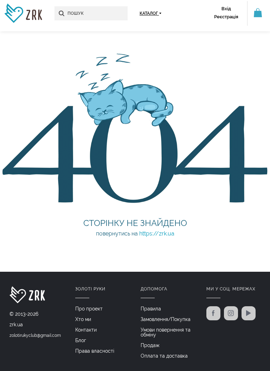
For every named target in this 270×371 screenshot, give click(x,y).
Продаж (150, 345)
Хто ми (83, 319)
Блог (80, 340)
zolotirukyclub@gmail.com (35, 335)
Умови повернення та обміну (166, 332)
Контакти (86, 330)
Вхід (226, 8)
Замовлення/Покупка (166, 319)
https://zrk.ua (156, 233)
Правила (151, 309)
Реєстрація (226, 16)
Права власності (94, 351)
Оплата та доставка (164, 356)
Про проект (89, 309)
